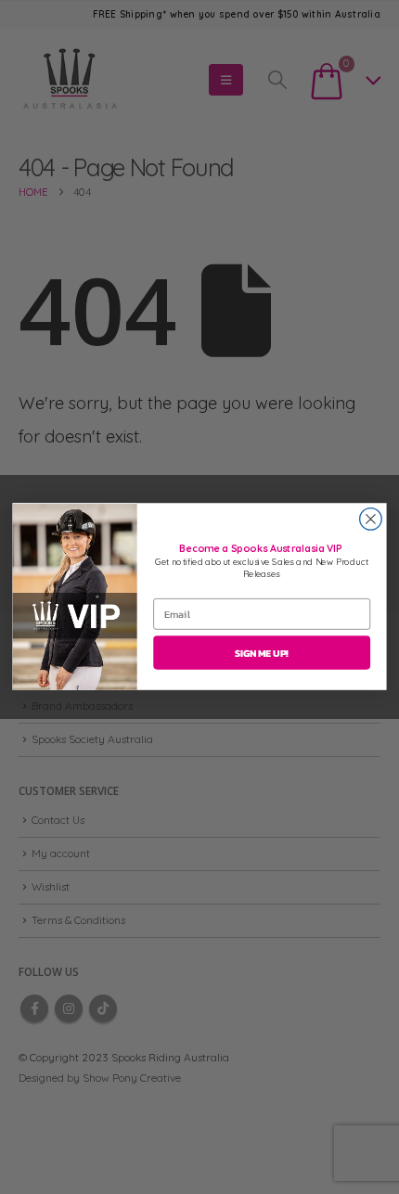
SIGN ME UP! (262, 653)
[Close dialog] (371, 519)
